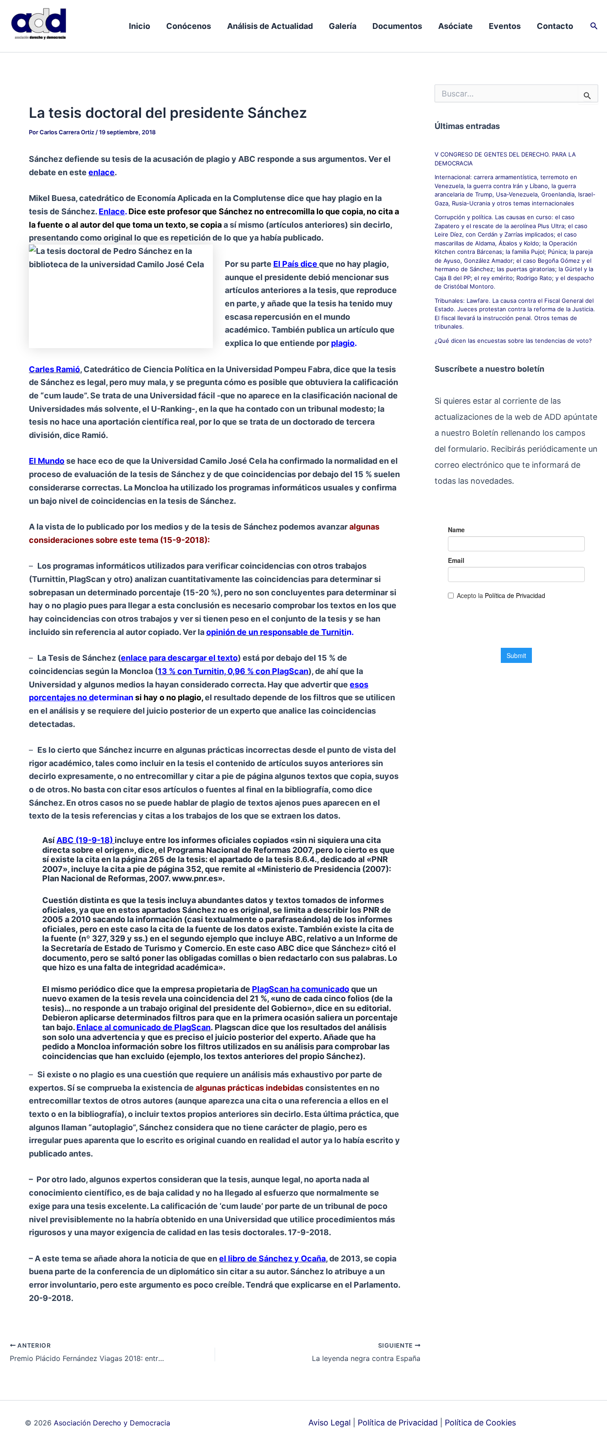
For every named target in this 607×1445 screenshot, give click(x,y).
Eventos (505, 26)
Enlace (112, 211)
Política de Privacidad (398, 1422)
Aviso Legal (329, 1422)
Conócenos (188, 26)
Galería (342, 26)
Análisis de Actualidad (270, 26)
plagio (343, 343)
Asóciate (455, 26)
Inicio (139, 26)
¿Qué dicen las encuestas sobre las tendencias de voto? (513, 340)
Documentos (397, 26)
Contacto (555, 26)
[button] (594, 26)
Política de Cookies (480, 1422)
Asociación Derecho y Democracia (112, 1422)
